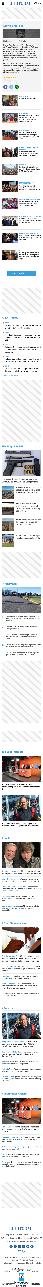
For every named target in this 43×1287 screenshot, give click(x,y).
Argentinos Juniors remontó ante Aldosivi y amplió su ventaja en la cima (23, 325)
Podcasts (13, 1238)
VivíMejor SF (37, 1238)
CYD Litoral (5, 1238)
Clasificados (33, 1235)
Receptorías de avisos (34, 1257)
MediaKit (37, 1263)
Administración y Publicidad (17, 1260)
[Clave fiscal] (21, 1280)
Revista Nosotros (21, 1235)
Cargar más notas (21, 273)
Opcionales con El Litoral (24, 1263)
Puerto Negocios (13, 1241)
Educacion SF (31, 1241)
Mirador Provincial (25, 1238)
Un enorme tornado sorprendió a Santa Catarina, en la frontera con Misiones (22, 368)
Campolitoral (9, 1235)
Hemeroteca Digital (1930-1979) (13, 1257)
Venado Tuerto (10, 81)
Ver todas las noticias (11, 376)
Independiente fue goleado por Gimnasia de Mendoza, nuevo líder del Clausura (23, 359)
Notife (22, 1241)
